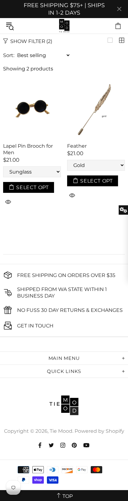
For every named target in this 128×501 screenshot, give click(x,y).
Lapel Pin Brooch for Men (28, 149)
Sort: (8, 55)
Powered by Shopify (99, 431)
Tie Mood (64, 25)
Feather (77, 146)
